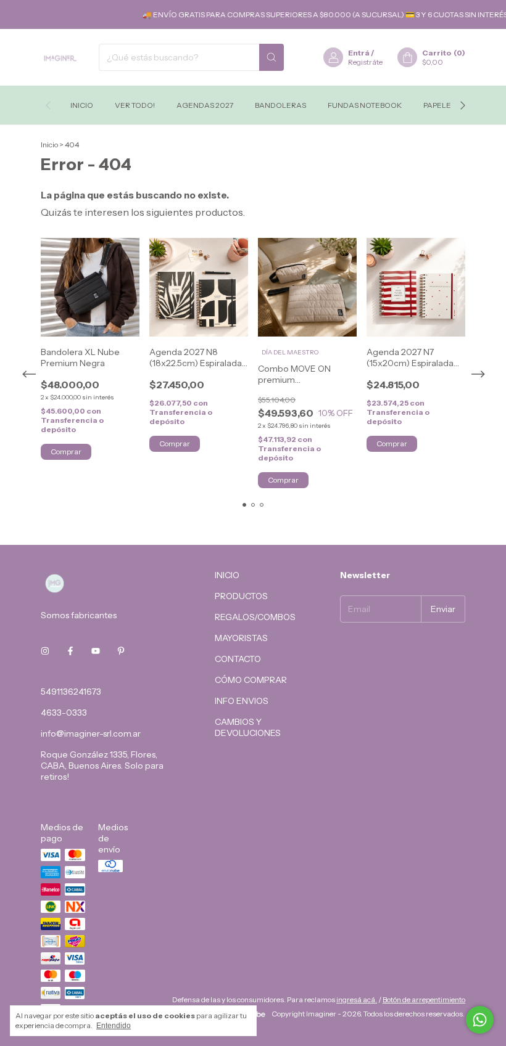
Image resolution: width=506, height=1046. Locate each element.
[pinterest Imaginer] (121, 650)
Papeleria (443, 105)
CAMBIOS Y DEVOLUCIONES (248, 727)
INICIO (227, 575)
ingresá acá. (356, 999)
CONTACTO (238, 658)
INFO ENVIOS (241, 700)
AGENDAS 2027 (204, 105)
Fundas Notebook (365, 105)
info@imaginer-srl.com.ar (91, 733)
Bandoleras (280, 105)
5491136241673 (71, 691)
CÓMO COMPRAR (251, 679)
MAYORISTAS (241, 638)
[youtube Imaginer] (95, 650)
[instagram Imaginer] (45, 650)
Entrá (359, 52)
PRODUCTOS (241, 596)
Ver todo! (135, 105)
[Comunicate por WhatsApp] (480, 1020)
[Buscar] (271, 57)
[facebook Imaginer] (70, 650)
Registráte (365, 62)
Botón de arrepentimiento (424, 999)
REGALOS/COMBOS (255, 617)
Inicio (81, 105)
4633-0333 (64, 712)
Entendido (113, 1025)
